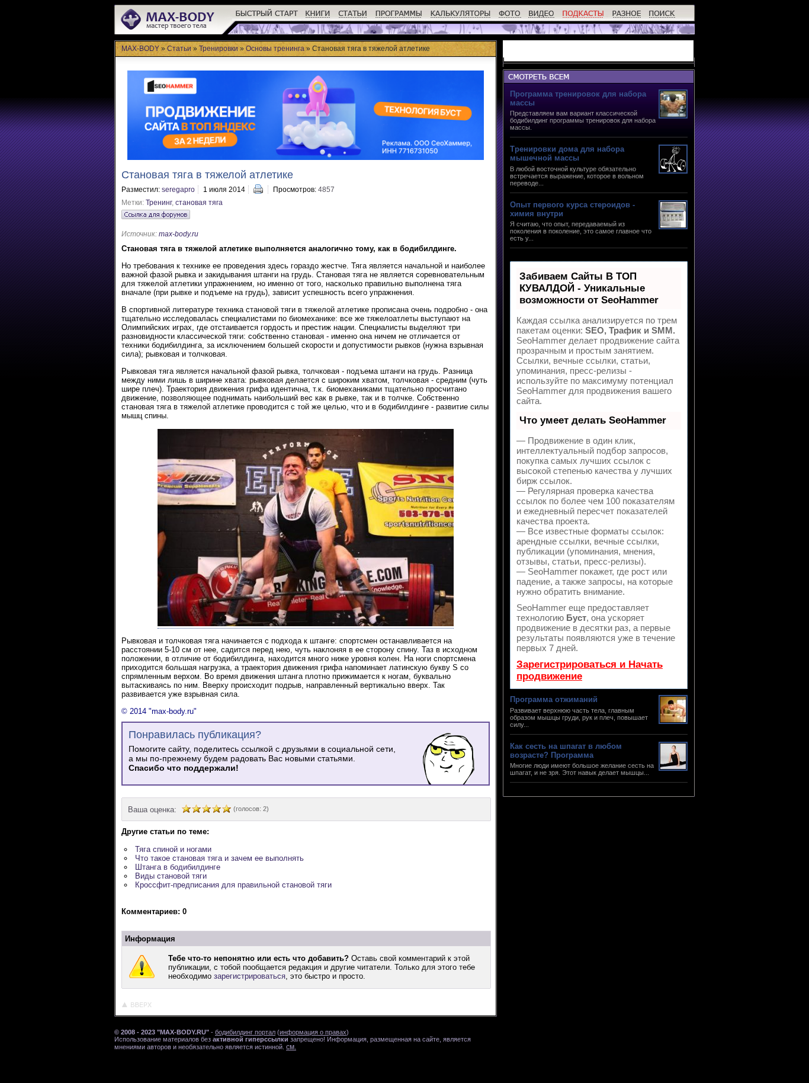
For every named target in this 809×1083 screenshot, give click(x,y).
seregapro (178, 189)
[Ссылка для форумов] (155, 214)
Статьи (179, 48)
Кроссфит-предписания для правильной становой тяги (233, 884)
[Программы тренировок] (398, 18)
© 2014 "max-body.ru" (159, 711)
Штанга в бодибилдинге (177, 867)
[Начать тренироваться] (266, 18)
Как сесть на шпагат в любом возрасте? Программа (566, 751)
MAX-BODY (140, 48)
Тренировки (218, 48)
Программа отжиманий (554, 699)
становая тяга (199, 202)
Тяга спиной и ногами (173, 849)
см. (291, 1047)
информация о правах (313, 1032)
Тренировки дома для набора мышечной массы (567, 153)
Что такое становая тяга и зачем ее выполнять (219, 858)
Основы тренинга (275, 48)
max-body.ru (178, 234)
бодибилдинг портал (245, 1032)
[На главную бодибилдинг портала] (168, 28)
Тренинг (159, 202)
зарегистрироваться (249, 976)
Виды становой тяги (171, 875)
